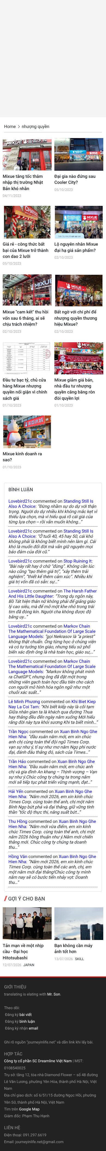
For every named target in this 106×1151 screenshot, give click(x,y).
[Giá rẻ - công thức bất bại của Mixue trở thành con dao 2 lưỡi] (27, 222)
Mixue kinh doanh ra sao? (22, 456)
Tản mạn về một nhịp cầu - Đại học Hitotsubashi (23, 951)
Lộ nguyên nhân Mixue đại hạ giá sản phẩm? (76, 247)
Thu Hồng (17, 821)
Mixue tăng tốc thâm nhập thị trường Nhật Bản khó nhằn (23, 182)
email (33, 1028)
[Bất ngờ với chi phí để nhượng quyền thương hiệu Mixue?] (78, 290)
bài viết (26, 1015)
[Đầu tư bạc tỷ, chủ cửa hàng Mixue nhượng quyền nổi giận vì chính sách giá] (27, 358)
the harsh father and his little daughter (52, 593)
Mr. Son (53, 994)
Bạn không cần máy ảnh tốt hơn (73, 948)
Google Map (29, 1109)
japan (28, 965)
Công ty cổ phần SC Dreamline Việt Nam (38, 1061)
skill (79, 959)
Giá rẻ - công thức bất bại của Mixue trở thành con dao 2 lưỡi (25, 250)
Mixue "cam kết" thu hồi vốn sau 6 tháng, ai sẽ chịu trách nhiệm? (25, 318)
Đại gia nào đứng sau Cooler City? (74, 179)
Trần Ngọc (18, 731)
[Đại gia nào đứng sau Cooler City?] (78, 154)
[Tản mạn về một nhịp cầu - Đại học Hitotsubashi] (27, 923)
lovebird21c (20, 501)
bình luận (27, 1021)
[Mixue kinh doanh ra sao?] (27, 432)
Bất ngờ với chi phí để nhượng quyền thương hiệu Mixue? (75, 318)
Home (10, 126)
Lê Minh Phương (24, 701)
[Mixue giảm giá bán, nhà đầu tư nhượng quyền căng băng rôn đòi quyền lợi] (78, 358)
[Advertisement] (53, 58)
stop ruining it (78, 561)
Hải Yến (15, 791)
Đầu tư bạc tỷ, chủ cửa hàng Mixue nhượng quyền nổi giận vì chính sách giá (25, 389)
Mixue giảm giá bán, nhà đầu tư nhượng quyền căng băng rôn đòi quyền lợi (74, 389)
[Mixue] (27, 290)
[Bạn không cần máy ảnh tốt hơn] (78, 923)
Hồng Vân (17, 856)
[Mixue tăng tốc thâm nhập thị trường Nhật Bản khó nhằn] (27, 154)
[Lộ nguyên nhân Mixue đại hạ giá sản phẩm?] (78, 222)
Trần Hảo (17, 761)
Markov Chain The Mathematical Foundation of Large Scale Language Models (51, 631)
